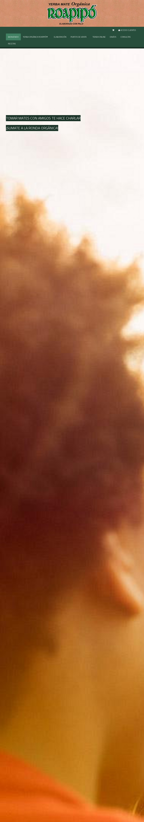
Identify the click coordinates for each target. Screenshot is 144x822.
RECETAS (12, 43)
